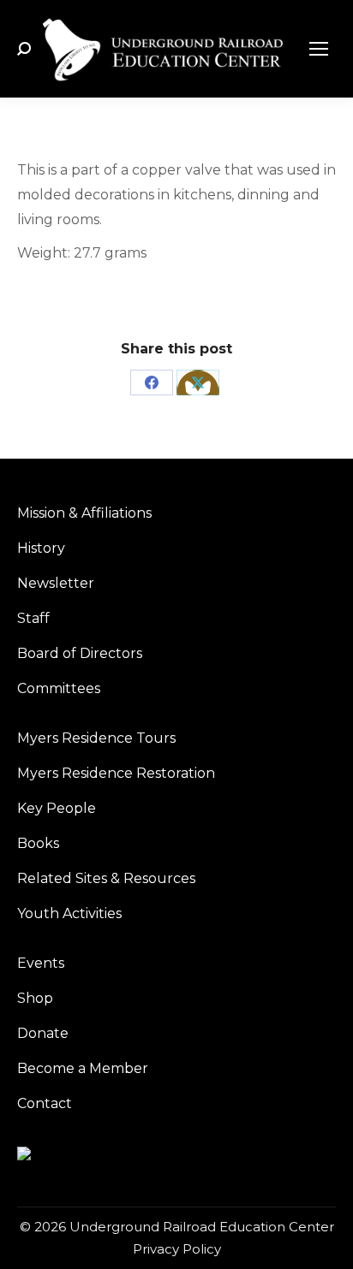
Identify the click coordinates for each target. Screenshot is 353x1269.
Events (40, 963)
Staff (33, 618)
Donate (43, 1033)
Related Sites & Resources (106, 878)
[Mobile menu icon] (319, 49)
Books (38, 843)
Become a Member (82, 1068)
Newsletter (55, 583)
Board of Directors (79, 653)
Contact (44, 1103)
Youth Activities (69, 913)
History (41, 548)
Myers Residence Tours (96, 738)
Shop (35, 998)
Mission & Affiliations (84, 513)
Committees (58, 688)
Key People (56, 808)
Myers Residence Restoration (116, 773)
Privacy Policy (177, 1249)
